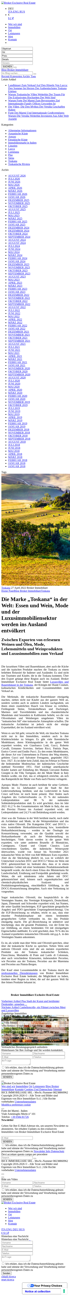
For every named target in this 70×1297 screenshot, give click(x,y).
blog (10, 1220)
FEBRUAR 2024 (17, 258)
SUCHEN (7, 66)
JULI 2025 (14, 212)
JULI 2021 (14, 347)
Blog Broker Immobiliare (14, 69)
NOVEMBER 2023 (19, 267)
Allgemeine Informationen (22, 130)
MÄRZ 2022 (15, 322)
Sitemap (57, 1089)
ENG (16, 11)
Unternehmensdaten (25, 1101)
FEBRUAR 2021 (17, 362)
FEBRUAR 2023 (17, 288)
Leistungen (39, 1086)
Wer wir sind (15, 1208)
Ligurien (12, 145)
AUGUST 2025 (17, 209)
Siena (11, 158)
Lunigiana (13, 151)
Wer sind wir (8, 1086)
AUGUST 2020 (17, 377)
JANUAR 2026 (16, 197)
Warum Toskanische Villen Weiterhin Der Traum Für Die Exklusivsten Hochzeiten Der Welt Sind (36, 96)
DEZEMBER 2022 (18, 295)
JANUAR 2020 (16, 399)
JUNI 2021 (14, 350)
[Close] (2, 1081)
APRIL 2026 (15, 187)
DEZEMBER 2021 (18, 331)
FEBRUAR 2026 (17, 194)
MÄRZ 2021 (15, 359)
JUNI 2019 (14, 411)
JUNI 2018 (14, 447)
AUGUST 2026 (17, 175)
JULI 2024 (14, 246)
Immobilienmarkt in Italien (22, 142)
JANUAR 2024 (16, 261)
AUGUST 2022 (17, 307)
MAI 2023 (14, 279)
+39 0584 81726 (20, 1116)
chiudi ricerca (8, 1276)
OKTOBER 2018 (18, 435)
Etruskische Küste (18, 139)
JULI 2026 (14, 178)
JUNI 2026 (14, 181)
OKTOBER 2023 (18, 270)
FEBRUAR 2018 (17, 460)
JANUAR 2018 (16, 463)
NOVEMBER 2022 (19, 298)
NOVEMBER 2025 (19, 203)
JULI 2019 (14, 408)
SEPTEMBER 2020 (19, 374)
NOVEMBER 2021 (19, 334)
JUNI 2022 (14, 313)
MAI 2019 (14, 414)
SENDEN (7, 1141)
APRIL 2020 (15, 389)
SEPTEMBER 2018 (19, 438)
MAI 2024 (14, 252)
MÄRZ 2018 (15, 457)
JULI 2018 (14, 444)
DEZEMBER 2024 (18, 227)
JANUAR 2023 (16, 291)
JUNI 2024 (14, 249)
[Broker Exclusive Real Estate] (18, 2)
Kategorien (16, 76)
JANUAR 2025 (16, 224)
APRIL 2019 (15, 417)
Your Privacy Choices (48, 1285)
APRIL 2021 (15, 356)
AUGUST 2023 (17, 276)
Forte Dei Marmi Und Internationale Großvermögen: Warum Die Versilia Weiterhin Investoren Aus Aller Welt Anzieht (38, 115)
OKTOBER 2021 (18, 337)
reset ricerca (7, 1279)
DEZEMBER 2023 (18, 264)
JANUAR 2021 (16, 365)
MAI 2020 (14, 386)
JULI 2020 (14, 380)
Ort (30, 1086)
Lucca (11, 148)
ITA (10, 11)
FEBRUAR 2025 (17, 221)
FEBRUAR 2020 (17, 395)
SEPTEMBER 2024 (19, 236)
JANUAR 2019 (16, 426)
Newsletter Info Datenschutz (49, 1151)
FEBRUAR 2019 (17, 423)
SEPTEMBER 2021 (19, 340)
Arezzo (12, 136)
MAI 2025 (14, 215)
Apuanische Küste (18, 133)
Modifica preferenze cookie (16, 1104)
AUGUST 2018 (17, 441)
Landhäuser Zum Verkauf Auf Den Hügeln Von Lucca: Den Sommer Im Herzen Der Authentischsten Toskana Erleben (37, 88)
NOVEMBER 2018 (19, 432)
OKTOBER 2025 (18, 206)
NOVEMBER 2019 (19, 402)
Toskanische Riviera (19, 164)
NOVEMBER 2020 (19, 368)
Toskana (12, 161)
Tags (33, 76)
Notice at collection (37, 1291)
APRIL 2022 (15, 319)
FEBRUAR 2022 (17, 325)
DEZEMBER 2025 (18, 200)
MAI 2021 (14, 353)
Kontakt (19, 1089)
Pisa (10, 154)
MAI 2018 (14, 451)
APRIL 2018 (15, 454)
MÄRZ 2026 (15, 191)
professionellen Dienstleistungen (19, 973)
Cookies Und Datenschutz (38, 1089)
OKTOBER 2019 (18, 405)
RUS (22, 11)
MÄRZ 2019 (15, 420)
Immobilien (22, 1086)
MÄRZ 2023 (15, 285)
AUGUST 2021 (17, 343)
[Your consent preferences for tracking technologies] (64, 1291)
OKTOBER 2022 (18, 301)
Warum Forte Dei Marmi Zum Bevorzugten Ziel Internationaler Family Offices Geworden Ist (34, 102)
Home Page (7, 590)
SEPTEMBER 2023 (19, 273)
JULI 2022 (14, 310)
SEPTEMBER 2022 (19, 304)
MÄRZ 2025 (15, 218)
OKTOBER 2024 (18, 233)
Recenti (5, 76)
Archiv (27, 76)
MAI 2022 (14, 316)
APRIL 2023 (15, 282)
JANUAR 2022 (16, 328)
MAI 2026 (14, 184)
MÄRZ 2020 (15, 392)
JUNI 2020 (14, 383)
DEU (16, 1229)
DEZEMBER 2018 (18, 429)
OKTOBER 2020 (18, 371)
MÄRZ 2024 (15, 255)
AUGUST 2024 (17, 239)
